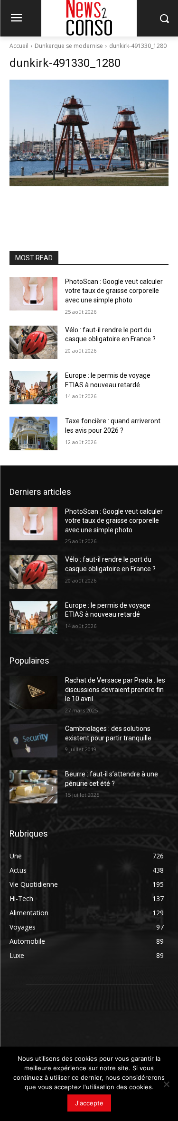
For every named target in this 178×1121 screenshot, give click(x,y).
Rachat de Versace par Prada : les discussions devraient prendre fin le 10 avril (115, 689)
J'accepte (89, 1103)
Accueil (18, 46)
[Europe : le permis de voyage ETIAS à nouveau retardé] (33, 387)
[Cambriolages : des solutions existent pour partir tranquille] (33, 740)
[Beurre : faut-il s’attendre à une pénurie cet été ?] (33, 786)
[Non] (166, 1084)
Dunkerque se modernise (69, 46)
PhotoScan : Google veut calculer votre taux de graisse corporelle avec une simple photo (114, 291)
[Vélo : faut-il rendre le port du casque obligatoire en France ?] (33, 342)
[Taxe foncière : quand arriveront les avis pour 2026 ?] (33, 433)
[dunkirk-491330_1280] (89, 133)
